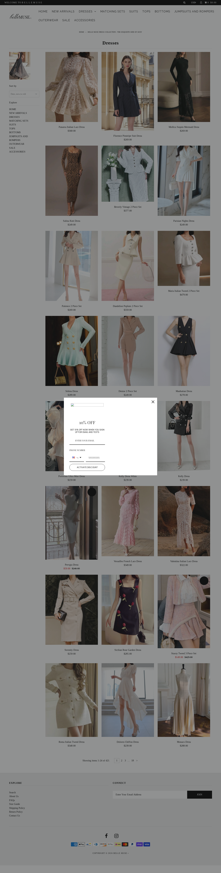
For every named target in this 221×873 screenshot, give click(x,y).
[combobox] (76, 458)
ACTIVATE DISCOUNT (87, 467)
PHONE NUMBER (77, 450)
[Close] (153, 402)
